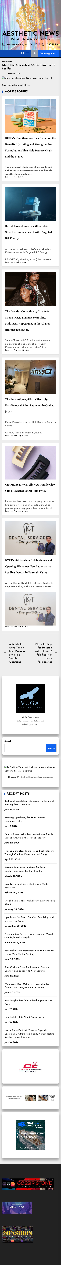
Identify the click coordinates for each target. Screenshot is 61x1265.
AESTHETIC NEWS (30, 34)
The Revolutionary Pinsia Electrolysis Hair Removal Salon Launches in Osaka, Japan (29, 405)
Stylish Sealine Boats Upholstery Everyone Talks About (29, 903)
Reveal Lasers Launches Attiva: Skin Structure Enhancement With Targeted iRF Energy (28, 232)
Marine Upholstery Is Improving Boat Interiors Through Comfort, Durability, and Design (29, 853)
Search (8, 741)
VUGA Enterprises (30, 717)
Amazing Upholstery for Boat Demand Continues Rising (24, 819)
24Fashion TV (13, 777)
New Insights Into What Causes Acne (24, 1017)
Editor (7, 177)
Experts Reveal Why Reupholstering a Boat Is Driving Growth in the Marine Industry (28, 836)
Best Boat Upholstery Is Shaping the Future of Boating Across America (29, 803)
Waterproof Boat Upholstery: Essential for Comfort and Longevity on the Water (26, 986)
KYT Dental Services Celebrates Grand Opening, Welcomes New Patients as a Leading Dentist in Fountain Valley (28, 566)
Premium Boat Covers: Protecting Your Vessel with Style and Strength (28, 936)
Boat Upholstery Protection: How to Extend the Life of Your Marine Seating (29, 952)
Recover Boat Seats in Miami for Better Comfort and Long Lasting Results (25, 869)
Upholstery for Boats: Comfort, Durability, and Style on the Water (29, 919)
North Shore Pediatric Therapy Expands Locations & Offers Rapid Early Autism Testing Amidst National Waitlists (29, 1034)
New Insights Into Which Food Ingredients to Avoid (28, 1002)
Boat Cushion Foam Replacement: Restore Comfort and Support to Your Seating (26, 969)
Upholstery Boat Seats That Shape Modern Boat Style (27, 886)
